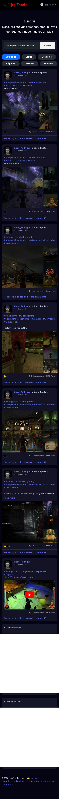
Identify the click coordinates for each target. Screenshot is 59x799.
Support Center (49, 781)
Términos (8, 781)
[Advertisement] (29, 663)
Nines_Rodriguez (22, 72)
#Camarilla (49, 240)
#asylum (8, 574)
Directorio (8, 784)
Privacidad (20, 781)
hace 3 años (18, 564)
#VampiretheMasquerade (17, 82)
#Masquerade (38, 82)
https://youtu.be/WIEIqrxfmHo (19, 577)
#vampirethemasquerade (32, 571)
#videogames (11, 237)
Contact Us (33, 781)
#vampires (9, 85)
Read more (9, 497)
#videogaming (26, 237)
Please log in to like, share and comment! (25, 138)
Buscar (47, 45)
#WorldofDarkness (25, 85)
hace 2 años (18, 75)
